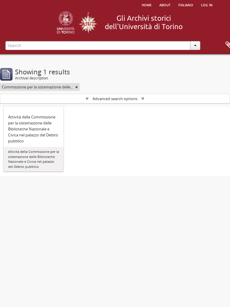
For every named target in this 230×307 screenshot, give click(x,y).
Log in (207, 4)
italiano (185, 4)
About (164, 4)
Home (147, 4)
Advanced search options (115, 98)
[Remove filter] (76, 87)
